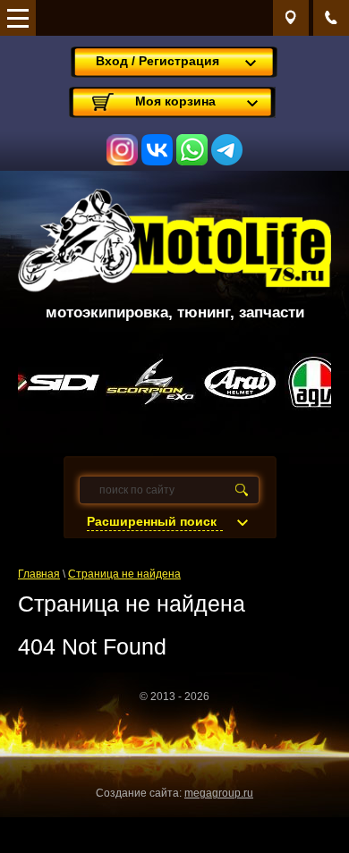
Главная (39, 574)
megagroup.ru (218, 793)
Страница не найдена (124, 574)
